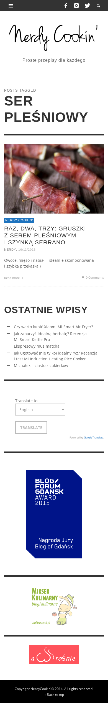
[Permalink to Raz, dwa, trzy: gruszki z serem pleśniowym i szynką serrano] (54, 178)
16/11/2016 (27, 249)
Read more (12, 278)
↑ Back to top (54, 694)
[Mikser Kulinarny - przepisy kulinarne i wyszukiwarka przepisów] (54, 605)
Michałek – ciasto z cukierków (41, 365)
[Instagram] (76, 5)
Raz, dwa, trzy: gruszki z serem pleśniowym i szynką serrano (45, 235)
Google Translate (93, 437)
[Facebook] (66, 5)
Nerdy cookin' (19, 220)
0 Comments (94, 277)
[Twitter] (87, 5)
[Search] (11, 5)
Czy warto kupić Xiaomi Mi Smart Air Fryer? (53, 326)
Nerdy (10, 249)
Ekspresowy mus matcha (37, 346)
